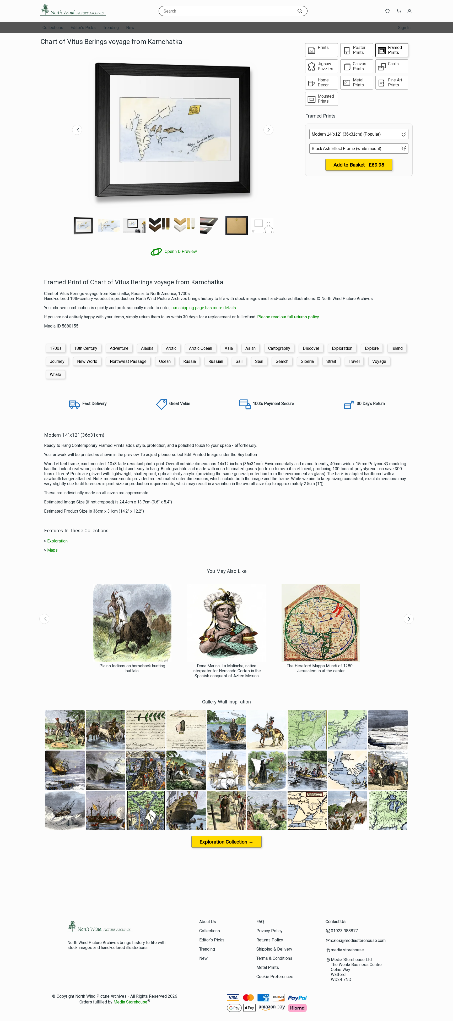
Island (397, 348)
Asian (250, 348)
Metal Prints (267, 967)
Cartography (279, 348)
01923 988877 (344, 930)
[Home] (73, 16)
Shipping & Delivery (274, 949)
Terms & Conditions (274, 958)
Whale (55, 374)
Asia (229, 348)
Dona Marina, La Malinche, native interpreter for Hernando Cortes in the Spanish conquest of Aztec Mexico (226, 670)
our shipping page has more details (203, 307)
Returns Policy (269, 939)
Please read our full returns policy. (288, 316)
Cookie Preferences (274, 976)
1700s (56, 348)
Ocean (165, 361)
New (130, 27)
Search (282, 361)
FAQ (260, 921)
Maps (52, 550)
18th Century (85, 348)
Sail (239, 361)
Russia (189, 361)
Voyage (379, 361)
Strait (331, 361)
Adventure (119, 348)
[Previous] (77, 130)
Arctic (171, 348)
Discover (311, 348)
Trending (111, 27)
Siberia (307, 361)
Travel (354, 361)
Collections (52, 27)
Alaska (147, 348)
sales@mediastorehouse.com (358, 940)
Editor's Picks (83, 27)
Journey (57, 361)
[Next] (268, 130)
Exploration (342, 348)
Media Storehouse (130, 1002)
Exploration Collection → (226, 842)
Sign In (404, 27)
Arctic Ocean (200, 348)
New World (87, 361)
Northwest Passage (128, 361)
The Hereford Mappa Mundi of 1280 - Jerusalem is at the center (321, 668)
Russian (215, 361)
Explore (372, 348)
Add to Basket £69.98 (358, 165)
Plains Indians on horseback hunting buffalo (132, 668)
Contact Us (336, 921)
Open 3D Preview (180, 251)
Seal (259, 361)
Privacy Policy (269, 930)
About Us (207, 921)
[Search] (300, 11)
